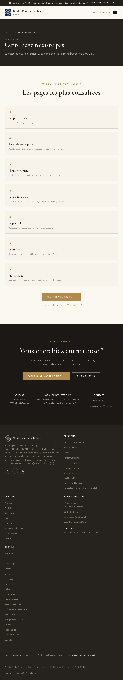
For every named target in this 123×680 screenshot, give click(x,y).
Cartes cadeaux (11, 533)
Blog (7, 518)
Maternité (67, 452)
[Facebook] (15, 471)
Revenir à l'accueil (61, 297)
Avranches (9, 583)
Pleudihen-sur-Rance (13, 604)
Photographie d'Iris (72, 467)
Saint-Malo (9, 553)
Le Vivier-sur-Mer (12, 634)
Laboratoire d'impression (74, 483)
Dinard (7, 573)
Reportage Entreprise (72, 462)
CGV (22, 673)
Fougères (8, 624)
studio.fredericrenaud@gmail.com (99, 405)
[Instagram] (7, 471)
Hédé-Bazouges (11, 629)
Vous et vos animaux (72, 472)
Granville (8, 639)
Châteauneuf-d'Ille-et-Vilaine (16, 609)
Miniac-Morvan (11, 594)
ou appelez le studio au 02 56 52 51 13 (61, 305)
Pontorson (9, 578)
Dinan (7, 558)
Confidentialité (32, 673)
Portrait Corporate (71, 457)
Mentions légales (12, 673)
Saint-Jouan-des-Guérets (14, 619)
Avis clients (9, 513)
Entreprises (9, 523)
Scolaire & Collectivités (14, 528)
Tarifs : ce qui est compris (74, 442)
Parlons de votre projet (46, 376)
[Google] (23, 471)
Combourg (9, 563)
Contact (8, 538)
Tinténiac (8, 589)
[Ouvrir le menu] (115, 12)
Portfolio (8, 508)
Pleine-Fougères (11, 599)
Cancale (8, 568)
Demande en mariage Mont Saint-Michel (80, 488)
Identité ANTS (69, 478)
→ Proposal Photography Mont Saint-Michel (86, 655)
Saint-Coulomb (11, 614)
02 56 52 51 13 (86, 376)
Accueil (9, 32)
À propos (9, 503)
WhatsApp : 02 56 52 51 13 (76, 516)
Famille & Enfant (70, 447)
